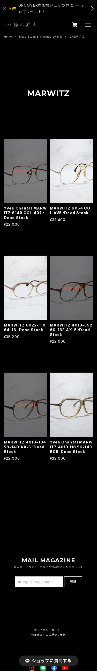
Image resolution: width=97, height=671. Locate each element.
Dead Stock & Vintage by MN (40, 36)
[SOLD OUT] (25, 201)
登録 (73, 582)
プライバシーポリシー (48, 630)
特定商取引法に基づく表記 (48, 634)
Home (8, 36)
